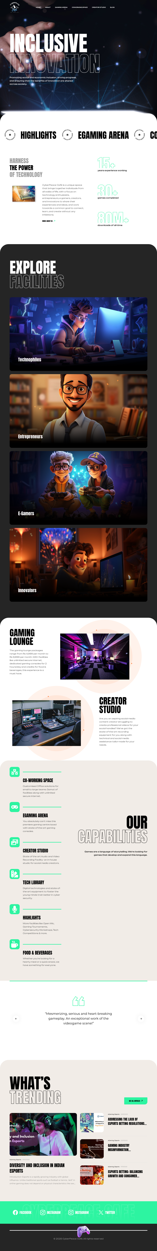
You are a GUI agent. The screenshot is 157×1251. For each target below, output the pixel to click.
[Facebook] (22, 1212)
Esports (18, 1159)
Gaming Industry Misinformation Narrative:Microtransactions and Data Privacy (127, 1147)
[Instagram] (50, 1212)
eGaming (12, 1159)
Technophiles (29, 359)
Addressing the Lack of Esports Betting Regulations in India (126, 1121)
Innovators (27, 590)
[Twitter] (106, 1212)
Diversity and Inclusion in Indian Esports (37, 1168)
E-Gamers (26, 513)
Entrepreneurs (30, 436)
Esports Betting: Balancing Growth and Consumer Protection (125, 1174)
